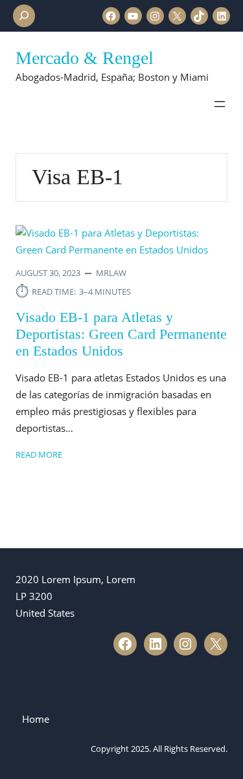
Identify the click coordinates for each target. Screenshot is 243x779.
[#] (125, 644)
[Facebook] (111, 16)
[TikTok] (199, 16)
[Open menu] (219, 104)
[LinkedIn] (221, 16)
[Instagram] (155, 16)
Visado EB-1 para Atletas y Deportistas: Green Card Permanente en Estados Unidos (121, 334)
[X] (177, 16)
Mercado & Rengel (85, 58)
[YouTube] (133, 16)
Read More (39, 453)
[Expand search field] (24, 16)
